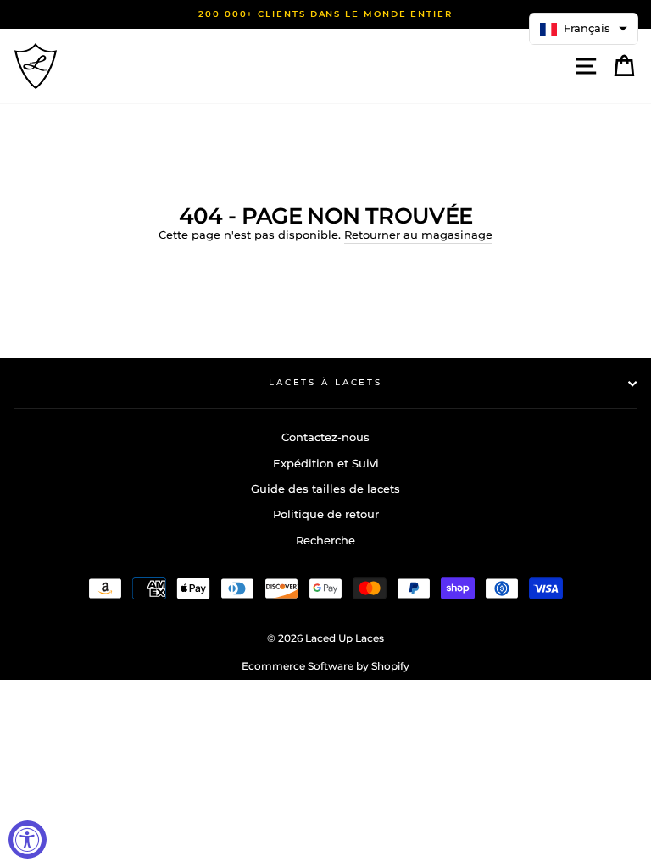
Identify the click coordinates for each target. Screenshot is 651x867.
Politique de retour (326, 514)
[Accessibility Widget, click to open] (27, 839)
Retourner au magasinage (418, 235)
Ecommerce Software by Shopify (325, 666)
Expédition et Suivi (326, 463)
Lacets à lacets (325, 382)
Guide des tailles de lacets (325, 489)
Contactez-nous (325, 437)
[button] (583, 29)
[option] (325, 14)
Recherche (325, 540)
